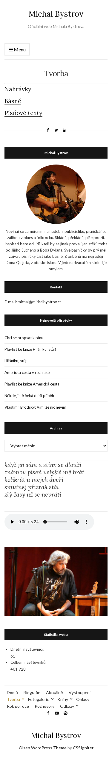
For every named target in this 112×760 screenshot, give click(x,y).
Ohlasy (82, 699)
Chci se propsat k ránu (23, 337)
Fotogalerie (38, 699)
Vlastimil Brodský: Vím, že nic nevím (35, 407)
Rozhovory (44, 706)
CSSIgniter (83, 747)
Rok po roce (18, 706)
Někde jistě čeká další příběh (29, 395)
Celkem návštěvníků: (28, 662)
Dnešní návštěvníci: (27, 649)
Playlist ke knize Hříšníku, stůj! (30, 349)
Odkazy (67, 706)
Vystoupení (79, 692)
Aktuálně (54, 692)
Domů (12, 692)
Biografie (32, 692)
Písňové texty (23, 112)
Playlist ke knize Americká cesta (31, 384)
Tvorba (13, 699)
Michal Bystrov (56, 14)
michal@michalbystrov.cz (39, 301)
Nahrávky (17, 89)
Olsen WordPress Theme (43, 747)
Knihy (62, 699)
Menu (19, 49)
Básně (12, 101)
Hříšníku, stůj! (16, 360)
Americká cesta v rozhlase (27, 372)
